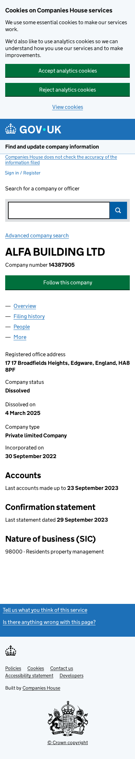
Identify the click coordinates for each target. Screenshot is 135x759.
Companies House (41, 688)
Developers (71, 675)
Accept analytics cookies (67, 70)
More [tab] (20, 337)
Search (118, 210)
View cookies (67, 107)
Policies (13, 668)
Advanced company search (37, 235)
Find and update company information (52, 146)
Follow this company (67, 282)
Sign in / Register (22, 173)
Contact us (61, 668)
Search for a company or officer (42, 188)
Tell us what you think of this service (45, 610)
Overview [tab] (25, 306)
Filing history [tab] (29, 316)
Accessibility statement (29, 675)
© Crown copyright (67, 742)
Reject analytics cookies (67, 89)
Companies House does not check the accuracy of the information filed (61, 159)
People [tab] (22, 326)
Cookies (35, 668)
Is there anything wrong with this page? (49, 622)
